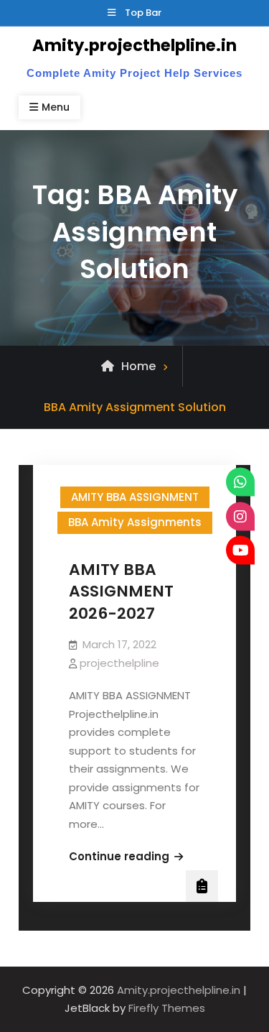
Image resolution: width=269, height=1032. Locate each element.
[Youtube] (240, 550)
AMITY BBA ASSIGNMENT (135, 497)
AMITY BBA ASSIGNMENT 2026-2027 (121, 591)
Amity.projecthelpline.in (134, 45)
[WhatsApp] (240, 482)
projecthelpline (119, 663)
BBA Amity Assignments (135, 522)
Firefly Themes (166, 1007)
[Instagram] (240, 516)
